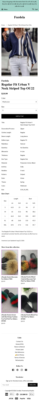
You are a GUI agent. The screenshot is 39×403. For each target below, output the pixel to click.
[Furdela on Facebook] (13, 370)
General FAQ (19, 344)
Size (2, 107)
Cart (36, 9)
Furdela (19, 17)
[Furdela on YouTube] (26, 370)
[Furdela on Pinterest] (17, 370)
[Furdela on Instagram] (22, 370)
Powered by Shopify (28, 390)
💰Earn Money (19, 355)
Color (3, 98)
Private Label (19, 349)
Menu (5, 9)
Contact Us (19, 341)
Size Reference (19, 352)
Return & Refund (19, 347)
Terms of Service (19, 357)
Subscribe (32, 385)
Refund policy (19, 360)
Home (3, 25)
